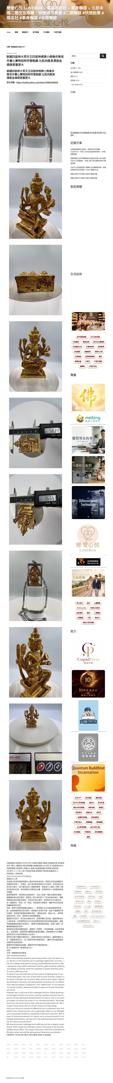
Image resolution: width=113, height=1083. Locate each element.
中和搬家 (76, 342)
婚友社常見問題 (88, 622)
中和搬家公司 (77, 347)
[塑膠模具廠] (88, 503)
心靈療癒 (97, 603)
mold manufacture (97, 916)
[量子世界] (88, 778)
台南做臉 (78, 356)
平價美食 (88, 832)
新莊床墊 (99, 891)
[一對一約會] (88, 440)
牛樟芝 (87, 361)
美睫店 (101, 807)
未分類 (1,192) (76, 68)
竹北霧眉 (46, 32)
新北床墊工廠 (96, 911)
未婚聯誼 (80, 618)
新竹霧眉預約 (75, 132)
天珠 (89, 618)
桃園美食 (88, 352)
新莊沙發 (91, 896)
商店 (88, 603)
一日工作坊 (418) (76, 84)
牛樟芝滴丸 (78, 822)
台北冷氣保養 (95, 337)
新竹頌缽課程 (81, 337)
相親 (74, 916)
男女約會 (101, 803)
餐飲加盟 (86, 342)
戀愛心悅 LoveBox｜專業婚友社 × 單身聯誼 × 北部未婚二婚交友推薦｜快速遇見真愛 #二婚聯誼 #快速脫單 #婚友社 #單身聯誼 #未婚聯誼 (55, 12)
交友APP (78, 798)
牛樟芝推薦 (57, 32)
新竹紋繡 (93, 132)
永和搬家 (77, 352)
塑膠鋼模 (89, 822)
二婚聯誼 (97, 613)
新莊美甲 (100, 132)
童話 (88, 613)
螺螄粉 (82, 366)
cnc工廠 (87, 906)
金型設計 (98, 901)
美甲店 (98, 812)
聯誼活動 (99, 798)
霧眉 (16, 32)
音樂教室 (78, 891)
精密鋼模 (99, 822)
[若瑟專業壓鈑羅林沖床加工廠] (88, 562)
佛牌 (89, 901)
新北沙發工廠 (95, 827)
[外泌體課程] (88, 321)
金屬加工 (88, 891)
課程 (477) (74, 76)
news (9, 32)
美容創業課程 (90, 356)
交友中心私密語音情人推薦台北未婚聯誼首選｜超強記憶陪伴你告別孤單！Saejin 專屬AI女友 (88, 168)
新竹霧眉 (36, 32)
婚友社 (97, 618)
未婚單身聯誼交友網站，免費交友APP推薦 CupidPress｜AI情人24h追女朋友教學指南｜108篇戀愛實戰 (88, 151)
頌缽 (100, 356)
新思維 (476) (75, 80)
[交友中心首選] (88, 654)
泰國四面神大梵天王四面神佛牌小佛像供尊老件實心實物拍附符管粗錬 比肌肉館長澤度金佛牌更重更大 (35, 61)
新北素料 (84, 916)
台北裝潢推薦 (81, 827)
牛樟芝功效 (93, 366)
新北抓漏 (77, 906)
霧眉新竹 (25, 32)
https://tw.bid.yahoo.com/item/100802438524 (37, 82)
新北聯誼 (77, 832)
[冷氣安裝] (88, 716)
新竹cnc (96, 921)
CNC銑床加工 (95, 887)
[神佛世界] (88, 398)
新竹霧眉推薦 (84, 132)
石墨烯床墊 (90, 347)
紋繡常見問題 (82, 817)
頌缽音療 (91, 807)
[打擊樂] (88, 419)
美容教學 (101, 347)
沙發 (100, 896)
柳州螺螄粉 (99, 832)
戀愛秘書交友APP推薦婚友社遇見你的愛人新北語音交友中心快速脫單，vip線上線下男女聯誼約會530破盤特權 (88, 160)
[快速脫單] (88, 583)
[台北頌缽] (88, 747)
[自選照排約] (88, 470)
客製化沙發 (99, 352)
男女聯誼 (88, 798)
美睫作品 (89, 812)
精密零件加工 (81, 887)
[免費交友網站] (88, 684)
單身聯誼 (79, 613)
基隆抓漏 (78, 361)
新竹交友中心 (88, 926)
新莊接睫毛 (95, 817)
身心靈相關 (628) (76, 72)
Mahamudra (81, 608)
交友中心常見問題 (79, 803)
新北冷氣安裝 (79, 896)
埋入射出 (79, 603)
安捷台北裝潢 (95, 608)
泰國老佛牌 (98, 906)
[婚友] (88, 538)
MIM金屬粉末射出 (83, 921)
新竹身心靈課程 (98, 342)
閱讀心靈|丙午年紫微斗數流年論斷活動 (84, 174)
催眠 (88, 837)
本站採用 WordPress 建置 (15, 1078)
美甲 (86, 911)
